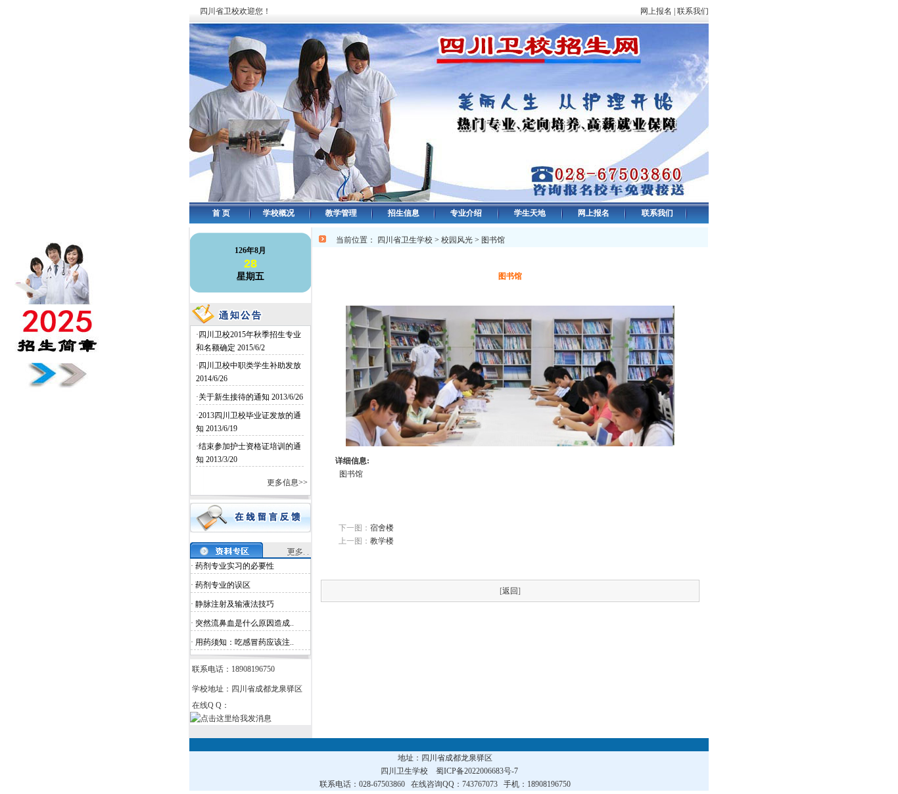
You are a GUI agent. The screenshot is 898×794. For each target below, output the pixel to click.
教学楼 (382, 541)
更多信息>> (287, 482)
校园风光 (457, 240)
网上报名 (656, 11)
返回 (510, 591)
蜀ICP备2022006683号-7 (477, 771)
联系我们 (700, 11)
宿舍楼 (382, 527)
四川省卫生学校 (405, 240)
